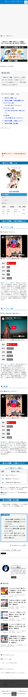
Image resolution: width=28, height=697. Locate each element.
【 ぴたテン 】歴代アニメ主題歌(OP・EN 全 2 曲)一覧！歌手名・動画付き (17, 614)
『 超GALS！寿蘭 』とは (9, 98)
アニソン (10, 35)
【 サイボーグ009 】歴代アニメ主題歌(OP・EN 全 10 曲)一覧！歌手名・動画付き (17, 590)
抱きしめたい (13, 344)
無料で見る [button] (4, 203)
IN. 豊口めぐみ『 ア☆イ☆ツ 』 (14, 118)
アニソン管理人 (22, 545)
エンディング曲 (9, 108)
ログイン (15, 672)
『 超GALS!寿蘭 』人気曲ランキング (12, 120)
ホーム (3, 35)
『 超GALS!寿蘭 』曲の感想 (10, 123)
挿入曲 (6, 115)
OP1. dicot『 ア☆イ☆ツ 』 (13, 105)
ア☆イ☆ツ (12, 263)
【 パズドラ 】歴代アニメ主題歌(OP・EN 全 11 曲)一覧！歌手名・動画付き (17, 626)
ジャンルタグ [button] (5, 200)
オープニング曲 (9, 103)
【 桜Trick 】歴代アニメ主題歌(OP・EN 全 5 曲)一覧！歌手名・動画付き (17, 602)
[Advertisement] (14, 19)
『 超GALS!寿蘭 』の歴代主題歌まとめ (13, 100)
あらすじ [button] (4, 197)
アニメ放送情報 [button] (5, 194)
